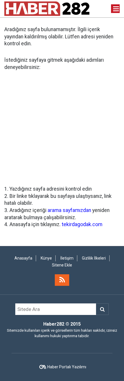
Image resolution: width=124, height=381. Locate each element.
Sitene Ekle (62, 265)
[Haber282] (46, 8)
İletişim (67, 258)
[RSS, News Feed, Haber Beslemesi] (62, 280)
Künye (46, 258)
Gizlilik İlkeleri (94, 258)
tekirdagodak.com (82, 224)
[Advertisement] (62, 128)
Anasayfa (23, 258)
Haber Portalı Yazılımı (66, 367)
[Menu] (116, 9)
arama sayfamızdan (69, 210)
